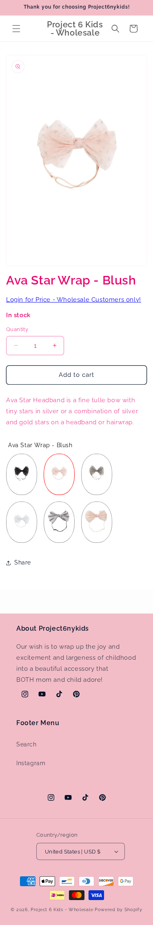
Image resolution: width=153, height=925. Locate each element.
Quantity (17, 329)
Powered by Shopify (118, 909)
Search (26, 744)
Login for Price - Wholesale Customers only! (73, 299)
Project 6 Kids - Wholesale (62, 909)
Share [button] (22, 562)
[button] (16, 29)
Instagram (30, 763)
